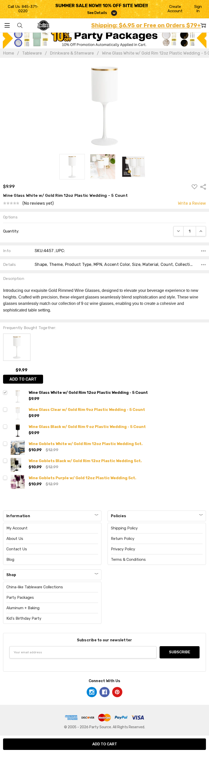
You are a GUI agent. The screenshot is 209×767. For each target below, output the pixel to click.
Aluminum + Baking (23, 608)
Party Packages (20, 597)
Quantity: (11, 231)
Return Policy (122, 538)
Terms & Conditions (128, 559)
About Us (14, 538)
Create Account (174, 8)
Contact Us (16, 549)
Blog (10, 559)
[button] (104, 38)
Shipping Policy (124, 528)
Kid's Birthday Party (23, 618)
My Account (17, 528)
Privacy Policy (123, 549)
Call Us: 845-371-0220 (23, 8)
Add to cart (23, 379)
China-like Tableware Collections (34, 587)
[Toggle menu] (7, 25)
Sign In (198, 8)
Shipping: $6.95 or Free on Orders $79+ (146, 25)
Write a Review (192, 203)
